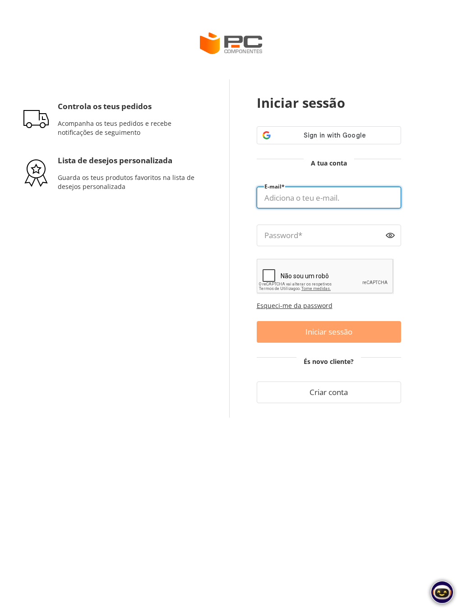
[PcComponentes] (231, 43)
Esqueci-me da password (295, 305)
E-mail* (274, 186)
